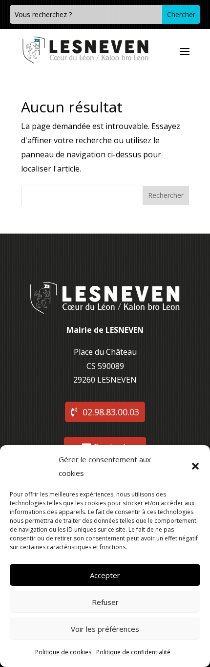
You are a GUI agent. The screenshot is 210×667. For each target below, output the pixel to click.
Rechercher (166, 195)
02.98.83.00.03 (111, 412)
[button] (195, 466)
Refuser (105, 602)
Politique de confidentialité (133, 652)
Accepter (105, 575)
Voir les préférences (105, 629)
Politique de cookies (63, 652)
